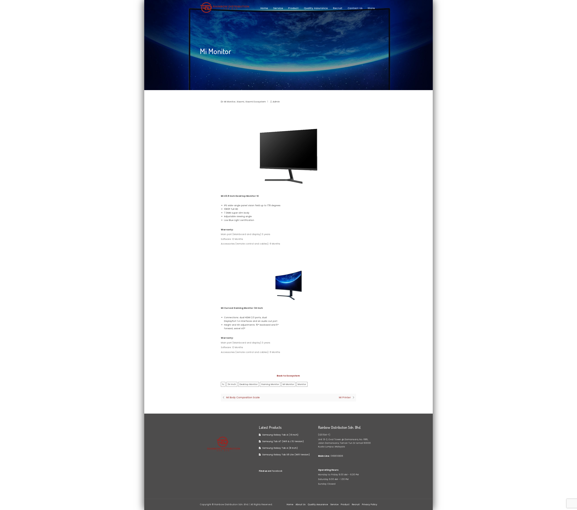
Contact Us (355, 8)
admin (276, 101)
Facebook (277, 470)
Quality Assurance (316, 8)
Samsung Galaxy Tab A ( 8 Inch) (280, 434)
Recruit (337, 8)
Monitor (302, 384)
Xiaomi (240, 101)
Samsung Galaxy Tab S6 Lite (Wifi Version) (286, 454)
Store (371, 8)
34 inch (232, 384)
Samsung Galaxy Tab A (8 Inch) (280, 447)
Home (264, 8)
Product (293, 8)
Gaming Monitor (270, 384)
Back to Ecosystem (288, 375)
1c (223, 384)
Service (278, 8)
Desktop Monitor (249, 384)
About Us (300, 504)
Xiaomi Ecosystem (255, 101)
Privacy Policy (369, 504)
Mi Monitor (230, 101)
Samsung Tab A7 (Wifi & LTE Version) (283, 441)
